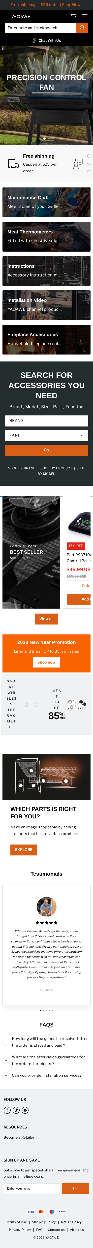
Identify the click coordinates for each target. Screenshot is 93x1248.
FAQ (39, 1230)
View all (46, 619)
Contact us (56, 1230)
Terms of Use (16, 1222)
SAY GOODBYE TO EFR (46, 114)
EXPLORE (23, 849)
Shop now (46, 662)
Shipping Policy (44, 1222)
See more (17, 558)
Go (46, 450)
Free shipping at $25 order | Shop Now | (47, 4)
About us (77, 1230)
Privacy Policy (20, 1230)
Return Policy (71, 1222)
